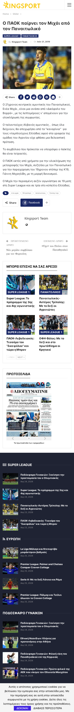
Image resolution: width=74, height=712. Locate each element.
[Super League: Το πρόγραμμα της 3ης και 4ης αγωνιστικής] (20, 285)
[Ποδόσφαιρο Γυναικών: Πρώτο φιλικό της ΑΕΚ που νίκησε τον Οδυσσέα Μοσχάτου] (10, 673)
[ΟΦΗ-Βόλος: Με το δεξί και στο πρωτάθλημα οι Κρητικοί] (53, 325)
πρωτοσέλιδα (23, 443)
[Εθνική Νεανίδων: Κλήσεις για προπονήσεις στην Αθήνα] (10, 642)
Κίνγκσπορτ (27, 193)
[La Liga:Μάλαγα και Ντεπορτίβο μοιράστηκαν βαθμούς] (10, 553)
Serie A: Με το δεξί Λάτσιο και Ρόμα (41, 579)
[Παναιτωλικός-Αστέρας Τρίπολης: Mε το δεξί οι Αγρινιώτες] (53, 285)
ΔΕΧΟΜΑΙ (22, 708)
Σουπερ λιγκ (54, 193)
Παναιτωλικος (30, 36)
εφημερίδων (38, 443)
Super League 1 (12, 36)
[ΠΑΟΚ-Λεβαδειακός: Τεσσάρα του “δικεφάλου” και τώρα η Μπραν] (20, 325)
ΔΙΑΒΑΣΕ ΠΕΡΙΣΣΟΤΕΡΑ (47, 708)
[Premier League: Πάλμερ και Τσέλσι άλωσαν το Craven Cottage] (10, 599)
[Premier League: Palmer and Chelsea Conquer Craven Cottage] (10, 568)
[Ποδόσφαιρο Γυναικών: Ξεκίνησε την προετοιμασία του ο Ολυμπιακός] (10, 479)
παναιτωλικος (40, 193)
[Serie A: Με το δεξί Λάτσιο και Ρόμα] (10, 583)
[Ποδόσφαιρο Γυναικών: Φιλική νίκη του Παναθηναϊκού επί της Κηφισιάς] (10, 658)
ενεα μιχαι (14, 193)
